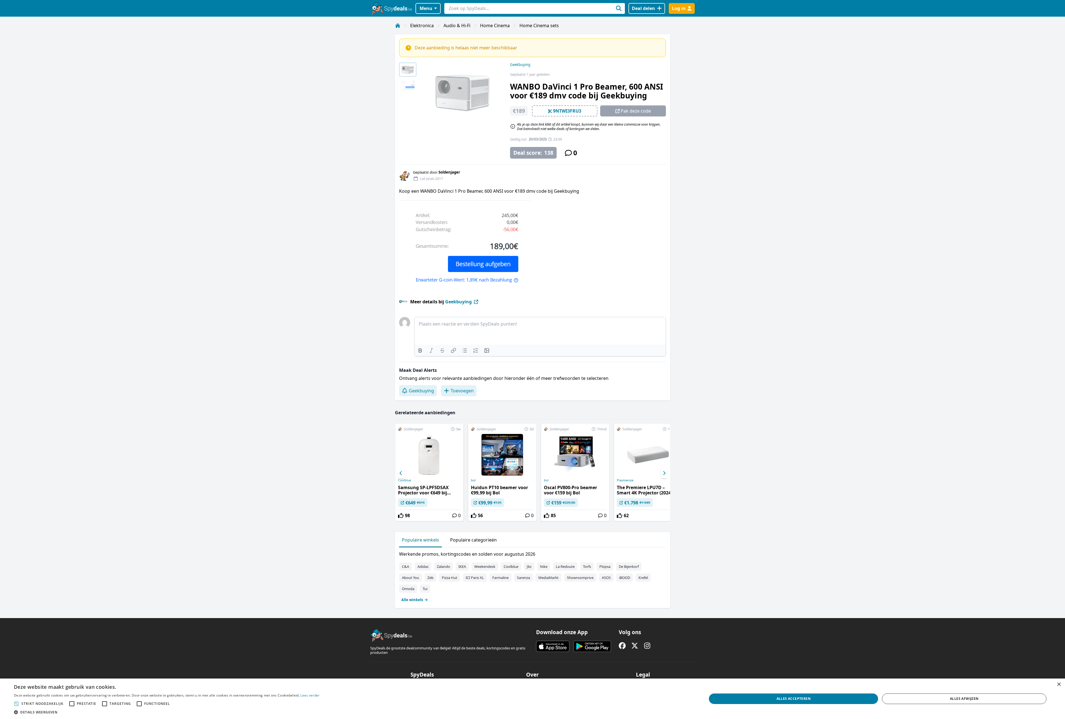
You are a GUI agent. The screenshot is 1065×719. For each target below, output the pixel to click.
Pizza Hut (449, 577)
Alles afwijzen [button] (964, 698)
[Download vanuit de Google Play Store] (592, 646)
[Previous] (401, 473)
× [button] (1059, 684)
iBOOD (624, 577)
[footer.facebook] (622, 645)
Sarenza (523, 577)
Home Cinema (495, 25)
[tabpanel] (532, 575)
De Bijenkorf (629, 566)
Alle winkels (412, 599)
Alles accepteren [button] (794, 698)
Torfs (587, 566)
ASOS (606, 577)
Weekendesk (484, 566)
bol (473, 480)
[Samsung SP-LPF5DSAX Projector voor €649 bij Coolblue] (429, 472)
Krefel (643, 577)
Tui (425, 588)
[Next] (664, 473)
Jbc (529, 566)
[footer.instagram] (647, 645)
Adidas (422, 566)
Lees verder (310, 695)
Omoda (408, 588)
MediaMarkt (548, 577)
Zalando (443, 566)
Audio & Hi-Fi (456, 25)
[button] (167, 712)
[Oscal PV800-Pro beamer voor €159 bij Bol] (575, 472)
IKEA (462, 566)
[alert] (532, 699)
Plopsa (604, 566)
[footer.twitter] (634, 645)
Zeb (430, 577)
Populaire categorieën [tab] (473, 540)
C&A (405, 566)
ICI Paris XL (475, 577)
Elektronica (422, 25)
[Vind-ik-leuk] (401, 515)
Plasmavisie (625, 480)
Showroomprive (580, 577)
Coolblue (404, 480)
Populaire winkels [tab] (420, 540)
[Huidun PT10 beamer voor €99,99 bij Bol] (502, 472)
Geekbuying (520, 65)
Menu (426, 8)
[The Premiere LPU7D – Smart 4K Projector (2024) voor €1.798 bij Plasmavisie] (648, 472)
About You (410, 577)
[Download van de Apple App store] (552, 646)
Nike (543, 566)
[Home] (397, 25)
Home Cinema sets (539, 25)
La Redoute (565, 566)
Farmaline (500, 577)
